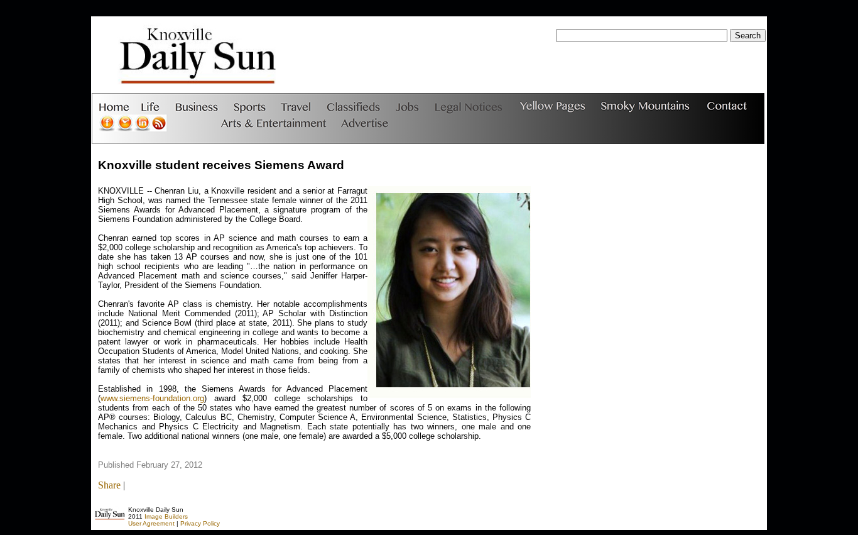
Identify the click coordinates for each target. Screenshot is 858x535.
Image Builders (166, 516)
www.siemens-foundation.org (152, 398)
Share (109, 485)
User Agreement (151, 523)
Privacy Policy (200, 523)
